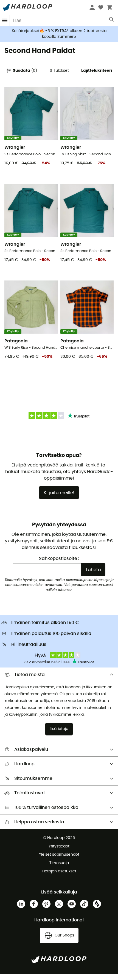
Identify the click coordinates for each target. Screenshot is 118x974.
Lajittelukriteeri (96, 71)
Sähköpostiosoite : (59, 558)
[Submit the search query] (111, 20)
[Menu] (5, 20)
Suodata (25, 71)
